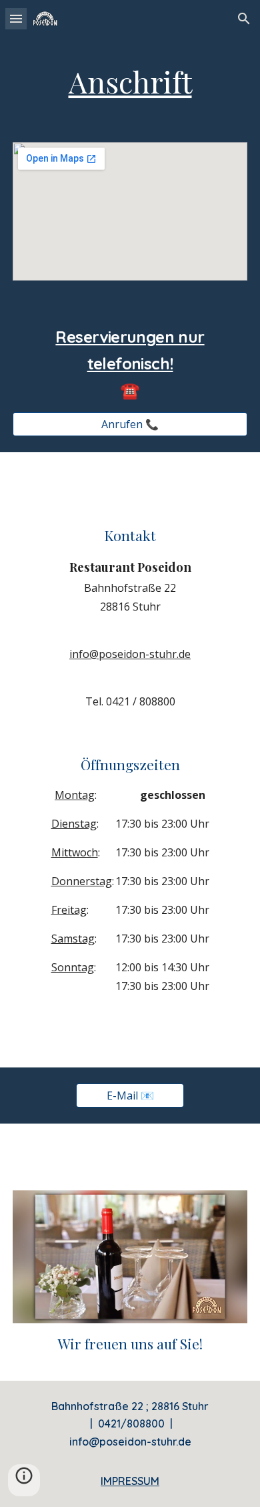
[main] (130, 81)
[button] (16, 18)
